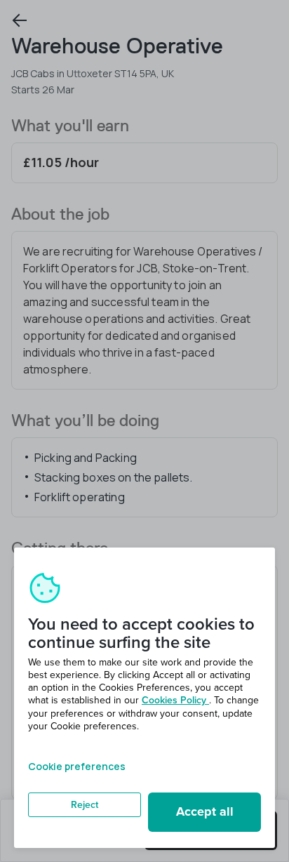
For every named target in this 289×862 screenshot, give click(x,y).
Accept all (205, 811)
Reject (84, 805)
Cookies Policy (175, 700)
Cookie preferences (77, 766)
